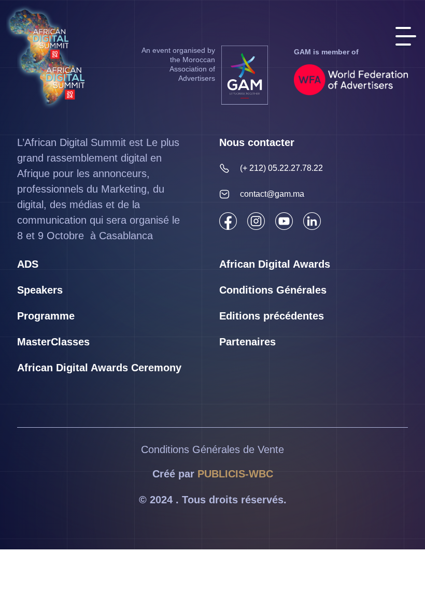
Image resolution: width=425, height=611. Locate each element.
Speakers (40, 290)
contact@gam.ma (272, 194)
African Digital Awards (274, 264)
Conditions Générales (273, 290)
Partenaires (247, 341)
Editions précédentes (271, 316)
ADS (27, 264)
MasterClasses (53, 341)
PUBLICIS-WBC (235, 473)
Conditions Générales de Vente (212, 449)
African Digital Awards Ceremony (99, 367)
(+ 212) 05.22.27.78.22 (281, 168)
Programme (46, 316)
